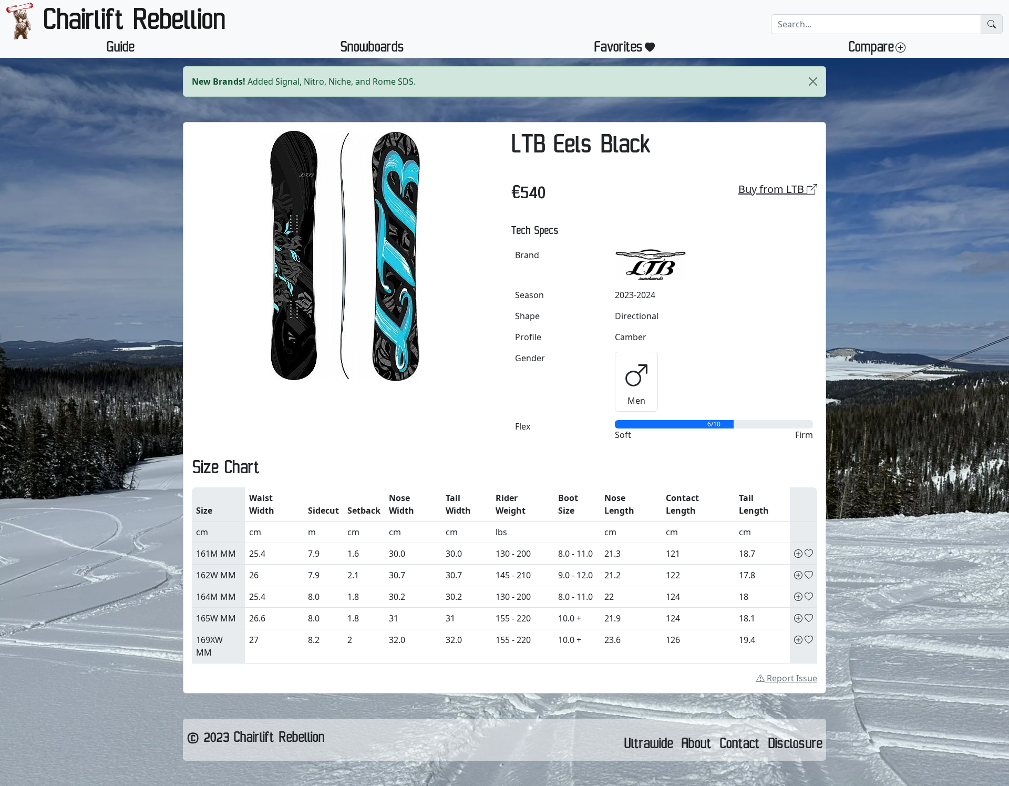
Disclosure (795, 746)
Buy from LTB (772, 189)
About (696, 746)
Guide (120, 49)
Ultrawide (648, 746)
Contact (739, 746)
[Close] (813, 81)
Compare (870, 49)
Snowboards (372, 49)
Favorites (618, 49)
